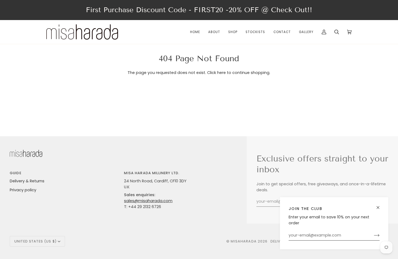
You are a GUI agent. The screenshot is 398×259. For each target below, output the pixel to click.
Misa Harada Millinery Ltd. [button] (152, 173)
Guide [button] (15, 173)
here (221, 72)
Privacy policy (23, 190)
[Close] (380, 205)
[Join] (372, 235)
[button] (233, 32)
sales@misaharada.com (148, 200)
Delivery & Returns (27, 181)
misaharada (243, 241)
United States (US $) (35, 241)
